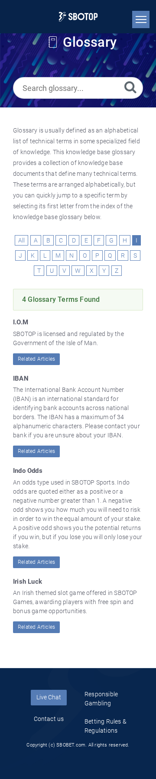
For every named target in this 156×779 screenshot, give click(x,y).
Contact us (49, 718)
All (21, 240)
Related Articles (36, 359)
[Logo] (78, 16)
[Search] (130, 87)
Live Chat (48, 697)
